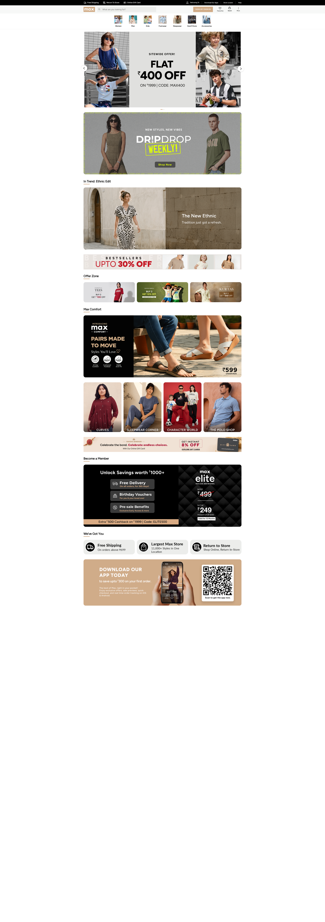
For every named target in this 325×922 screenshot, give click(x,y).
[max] (90, 9)
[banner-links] (162, 261)
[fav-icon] (220, 8)
